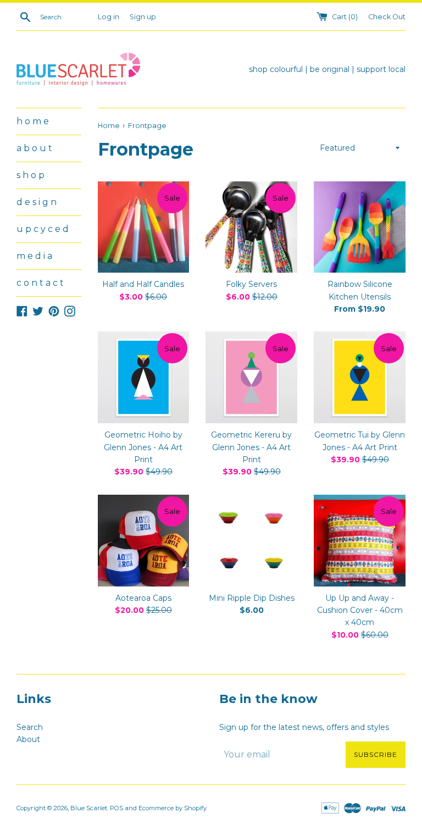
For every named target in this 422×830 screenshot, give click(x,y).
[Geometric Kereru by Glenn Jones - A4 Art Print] (251, 377)
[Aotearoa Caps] (144, 540)
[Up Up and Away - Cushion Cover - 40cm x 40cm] (360, 540)
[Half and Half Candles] (144, 227)
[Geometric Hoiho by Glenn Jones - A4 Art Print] (144, 377)
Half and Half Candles (143, 284)
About (28, 739)
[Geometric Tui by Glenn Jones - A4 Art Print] (360, 377)
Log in (108, 17)
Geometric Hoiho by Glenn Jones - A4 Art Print (143, 447)
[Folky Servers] (251, 227)
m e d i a (34, 256)
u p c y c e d (42, 229)
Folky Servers (251, 284)
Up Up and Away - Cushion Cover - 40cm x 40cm (360, 610)
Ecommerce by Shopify (172, 808)
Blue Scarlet (88, 808)
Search (29, 727)
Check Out (387, 17)
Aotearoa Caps (143, 598)
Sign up (143, 17)
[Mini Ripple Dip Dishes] (251, 540)
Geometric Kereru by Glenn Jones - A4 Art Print (251, 447)
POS (116, 808)
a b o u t (34, 148)
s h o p (30, 175)
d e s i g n (36, 202)
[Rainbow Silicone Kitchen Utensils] (360, 227)
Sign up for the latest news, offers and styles (304, 727)
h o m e (32, 121)
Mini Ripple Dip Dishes (252, 598)
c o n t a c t (40, 283)
